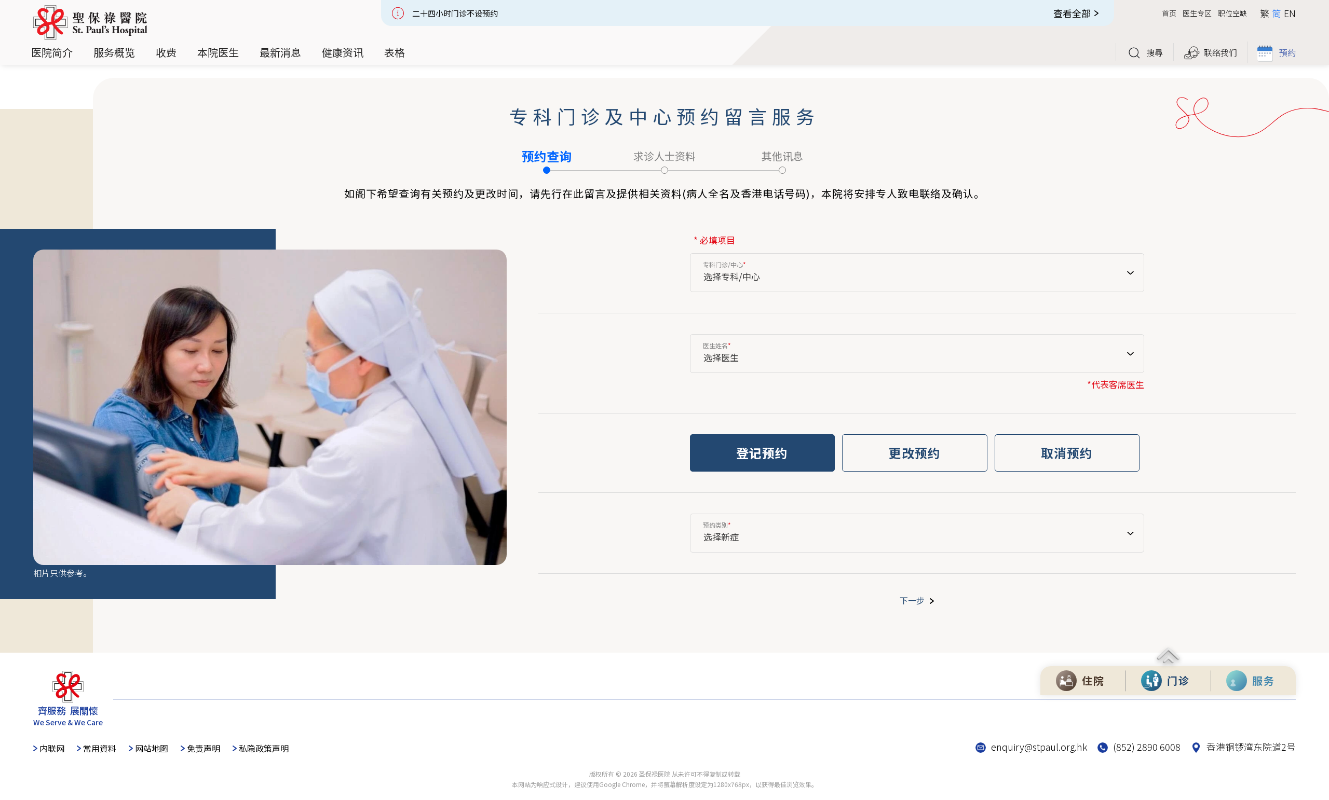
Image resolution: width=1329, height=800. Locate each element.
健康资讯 (342, 52)
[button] (52, 52)
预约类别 (717, 525)
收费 (166, 52)
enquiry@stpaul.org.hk (1039, 746)
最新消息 (280, 52)
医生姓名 (717, 345)
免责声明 (203, 748)
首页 (1169, 13)
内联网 (51, 748)
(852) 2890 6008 (1147, 746)
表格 (394, 52)
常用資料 (99, 748)
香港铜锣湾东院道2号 (1251, 746)
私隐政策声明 (264, 748)
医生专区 (1197, 13)
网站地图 (151, 748)
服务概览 (114, 52)
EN (1290, 13)
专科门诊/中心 (724, 264)
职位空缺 (1232, 13)
